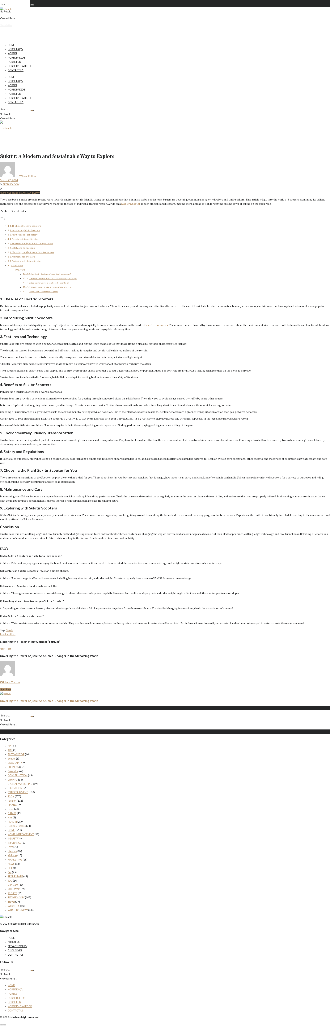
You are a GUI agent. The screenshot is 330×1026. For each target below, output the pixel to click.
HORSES (12, 53)
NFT (10, 868)
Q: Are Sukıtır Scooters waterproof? (43, 292)
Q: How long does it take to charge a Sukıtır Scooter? (50, 287)
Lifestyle (12, 851)
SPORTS (12, 893)
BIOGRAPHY (15, 762)
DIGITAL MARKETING (20, 783)
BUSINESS (13, 766)
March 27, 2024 (9, 180)
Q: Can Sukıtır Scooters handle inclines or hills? (49, 283)
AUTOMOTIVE (16, 754)
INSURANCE (14, 842)
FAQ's (11, 796)
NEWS (11, 863)
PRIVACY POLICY (17, 946)
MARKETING (15, 859)
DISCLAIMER (15, 950)
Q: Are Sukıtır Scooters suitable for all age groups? (50, 274)
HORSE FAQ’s (15, 49)
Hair (10, 817)
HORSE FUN (14, 61)
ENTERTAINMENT (18, 792)
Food (11, 809)
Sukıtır (9, 630)
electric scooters (157, 325)
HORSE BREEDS (16, 57)
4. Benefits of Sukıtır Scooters (25, 239)
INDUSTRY (14, 838)
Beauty (11, 758)
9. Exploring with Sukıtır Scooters (26, 261)
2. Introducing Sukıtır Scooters (25, 230)
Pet (9, 872)
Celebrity (13, 771)
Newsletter (6, 25)
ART (10, 750)
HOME (11, 44)
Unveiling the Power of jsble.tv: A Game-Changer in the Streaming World (49, 700)
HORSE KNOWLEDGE (20, 66)
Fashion (12, 800)
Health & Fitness (17, 825)
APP (10, 745)
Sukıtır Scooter (130, 203)
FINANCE (13, 804)
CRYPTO (13, 779)
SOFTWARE (14, 889)
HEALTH (12, 821)
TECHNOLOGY (10, 184)
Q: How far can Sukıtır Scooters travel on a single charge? (53, 278)
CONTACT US (15, 70)
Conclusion (17, 265)
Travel (11, 901)
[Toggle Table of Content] (3, 219)
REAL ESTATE (15, 876)
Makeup (12, 855)
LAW (10, 846)
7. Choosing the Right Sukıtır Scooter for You (32, 252)
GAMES (12, 813)
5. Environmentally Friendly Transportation (31, 243)
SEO (10, 880)
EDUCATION (15, 788)
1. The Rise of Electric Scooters (25, 225)
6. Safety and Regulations (22, 247)
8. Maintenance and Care (22, 256)
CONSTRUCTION (18, 775)
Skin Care (13, 884)
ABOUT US (14, 942)
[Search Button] (32, 5)
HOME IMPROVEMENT (21, 834)
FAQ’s (22, 270)
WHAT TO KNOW (18, 910)
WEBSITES (13, 905)
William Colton (27, 176)
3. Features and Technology (23, 234)
